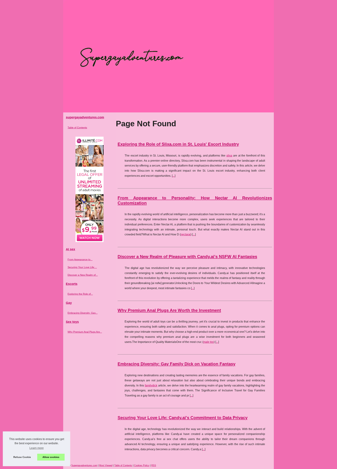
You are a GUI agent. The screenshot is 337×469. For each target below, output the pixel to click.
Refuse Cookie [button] (22, 457)
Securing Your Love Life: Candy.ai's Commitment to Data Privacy (182, 417)
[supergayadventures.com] (168, 56)
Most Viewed (105, 465)
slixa (229, 155)
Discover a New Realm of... (83, 274)
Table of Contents (77, 127)
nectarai (186, 234)
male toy (208, 341)
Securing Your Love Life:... (82, 267)
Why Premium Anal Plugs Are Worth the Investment (169, 310)
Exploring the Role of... (80, 293)
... (174, 175)
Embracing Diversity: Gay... (83, 312)
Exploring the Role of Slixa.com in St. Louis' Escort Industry (178, 144)
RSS (153, 465)
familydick (151, 385)
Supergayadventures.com (84, 465)
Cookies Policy (141, 465)
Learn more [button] (36, 448)
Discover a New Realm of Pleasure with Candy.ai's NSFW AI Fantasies (187, 256)
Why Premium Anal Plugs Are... (85, 331)
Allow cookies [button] (50, 457)
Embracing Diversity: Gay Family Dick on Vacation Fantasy (176, 363)
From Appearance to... (80, 259)
